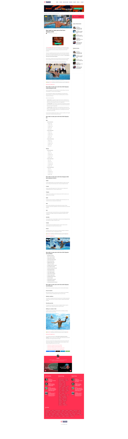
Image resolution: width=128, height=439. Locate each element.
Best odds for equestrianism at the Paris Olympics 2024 (79, 28)
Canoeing (64, 386)
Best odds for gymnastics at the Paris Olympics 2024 (79, 39)
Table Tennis (64, 400)
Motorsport (63, 393)
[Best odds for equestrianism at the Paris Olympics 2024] (74, 27)
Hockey (61, 413)
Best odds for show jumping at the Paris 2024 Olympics (56, 349)
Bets (46, 13)
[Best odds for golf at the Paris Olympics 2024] (74, 35)
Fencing (63, 387)
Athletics (67, 380)
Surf (77, 414)
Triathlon (60, 403)
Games (46, 413)
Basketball (71, 410)
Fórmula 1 (79, 411)
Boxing (64, 384)
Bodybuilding (60, 384)
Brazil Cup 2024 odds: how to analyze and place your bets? (79, 43)
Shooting (60, 397)
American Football (48, 410)
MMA (59, 393)
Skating (71, 414)
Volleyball (64, 403)
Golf (59, 390)
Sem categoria (64, 396)
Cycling (68, 386)
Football (67, 387)
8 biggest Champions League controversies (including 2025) (51, 385)
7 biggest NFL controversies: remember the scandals (52, 380)
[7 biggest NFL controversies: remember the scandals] (46, 379)
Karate (67, 413)
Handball (67, 390)
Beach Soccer (60, 383)
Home (44, 13)
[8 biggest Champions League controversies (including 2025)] (46, 384)
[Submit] (82, 16)
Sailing (60, 396)
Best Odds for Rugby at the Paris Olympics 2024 (55, 346)
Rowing (64, 394)
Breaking (60, 386)
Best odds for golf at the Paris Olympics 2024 (79, 35)
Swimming (60, 400)
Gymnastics (63, 390)
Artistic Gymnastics (61, 380)
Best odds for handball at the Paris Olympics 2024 (79, 32)
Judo (64, 413)
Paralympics (60, 394)
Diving (59, 387)
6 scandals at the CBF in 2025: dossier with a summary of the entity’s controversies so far (51, 394)
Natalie (58, 358)
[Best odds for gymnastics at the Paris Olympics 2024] (74, 38)
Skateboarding (65, 397)
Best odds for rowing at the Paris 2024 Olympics (55, 345)
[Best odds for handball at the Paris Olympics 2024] (74, 31)
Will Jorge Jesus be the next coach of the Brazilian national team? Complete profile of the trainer (52, 389)
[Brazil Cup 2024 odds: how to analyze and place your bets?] (74, 42)
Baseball (67, 410)
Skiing (74, 414)
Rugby (68, 394)
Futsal (76, 411)
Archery (53, 410)
